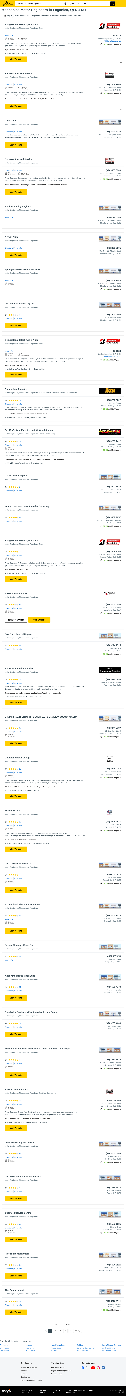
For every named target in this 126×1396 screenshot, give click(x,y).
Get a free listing (58, 1367)
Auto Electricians (57, 1345)
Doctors (54, 1351)
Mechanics (30, 1348)
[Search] (112, 3)
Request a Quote (16, 620)
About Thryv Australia (27, 1391)
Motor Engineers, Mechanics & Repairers (21, 28)
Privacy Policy (43, 1391)
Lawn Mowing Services (111, 1345)
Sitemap (24, 1374)
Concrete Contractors (85, 1348)
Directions (9, 84)
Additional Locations (112, 41)
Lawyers (29, 1345)
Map (8, 16)
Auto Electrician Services (49, 393)
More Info (9, 35)
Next (77, 1331)
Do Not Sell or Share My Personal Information (79, 1391)
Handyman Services (110, 1351)
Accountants (56, 1348)
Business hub (56, 1374)
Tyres (41, 28)
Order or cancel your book (31, 1380)
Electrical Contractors (68, 393)
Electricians (4, 1348)
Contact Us (25, 1377)
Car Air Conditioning (47, 434)
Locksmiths (4, 1351)
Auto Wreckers (83, 1351)
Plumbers (4, 1345)
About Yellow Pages (29, 1367)
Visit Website (16, 59)
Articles (24, 1371)
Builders (80, 1345)
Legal (101, 1391)
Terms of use (56, 1391)
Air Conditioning (108, 1348)
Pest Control (30, 1351)
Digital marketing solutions (61, 1371)
